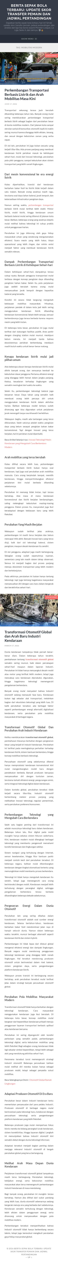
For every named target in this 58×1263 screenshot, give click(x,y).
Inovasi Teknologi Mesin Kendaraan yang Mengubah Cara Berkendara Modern (28, 443)
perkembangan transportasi (40, 205)
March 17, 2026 (12, 646)
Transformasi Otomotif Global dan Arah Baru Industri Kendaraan (28, 636)
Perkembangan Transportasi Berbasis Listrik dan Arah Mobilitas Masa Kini (27, 94)
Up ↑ (30, 1257)
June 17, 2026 (11, 104)
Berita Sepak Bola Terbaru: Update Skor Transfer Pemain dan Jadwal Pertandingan (29, 11)
